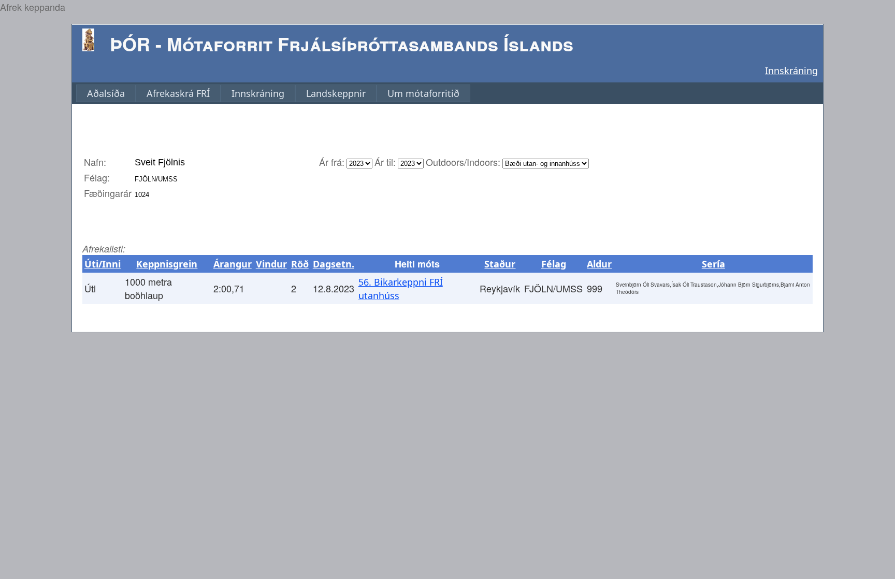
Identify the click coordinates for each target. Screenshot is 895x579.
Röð (300, 264)
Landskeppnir (336, 93)
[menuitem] (106, 93)
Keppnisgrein (166, 264)
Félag (553, 264)
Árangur (232, 264)
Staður (499, 264)
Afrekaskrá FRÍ (178, 93)
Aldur (599, 264)
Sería (713, 264)
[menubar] (273, 93)
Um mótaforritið (423, 93)
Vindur (271, 264)
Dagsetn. (333, 264)
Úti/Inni (102, 264)
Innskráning (791, 70)
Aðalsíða (106, 93)
